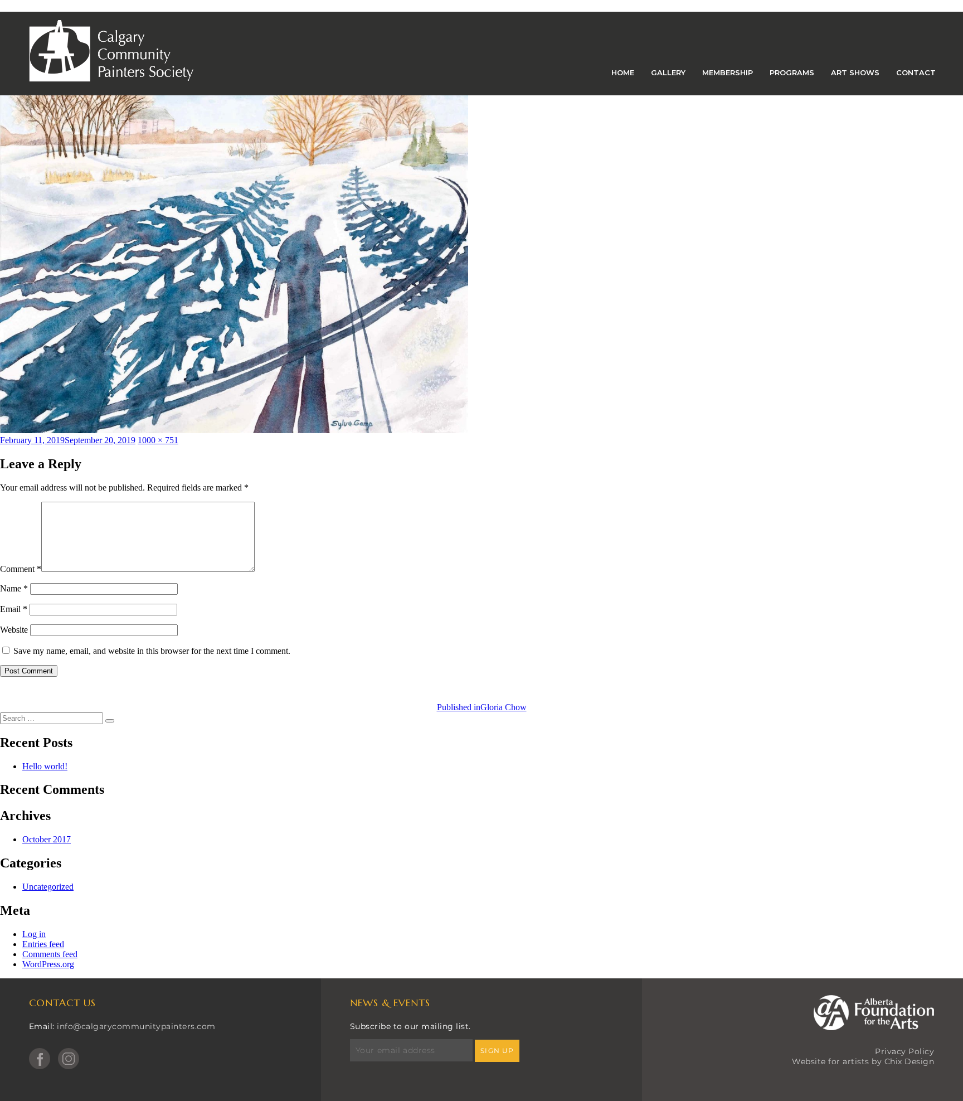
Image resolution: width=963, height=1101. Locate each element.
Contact (916, 72)
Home (622, 72)
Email (13, 609)
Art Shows (855, 72)
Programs (792, 72)
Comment (20, 569)
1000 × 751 (158, 440)
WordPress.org (48, 964)
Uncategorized (48, 886)
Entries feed (43, 944)
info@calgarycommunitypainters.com (136, 1026)
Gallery (668, 72)
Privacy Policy (904, 1051)
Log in (34, 934)
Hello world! (44, 766)
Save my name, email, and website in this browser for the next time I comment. (151, 651)
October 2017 (46, 839)
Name (14, 588)
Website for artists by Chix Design (863, 1061)
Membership (727, 72)
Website (14, 629)
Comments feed (49, 954)
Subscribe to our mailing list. (410, 1026)
